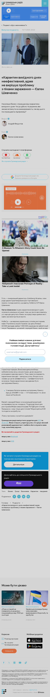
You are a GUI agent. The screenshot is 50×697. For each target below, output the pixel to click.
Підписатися (25, 359)
